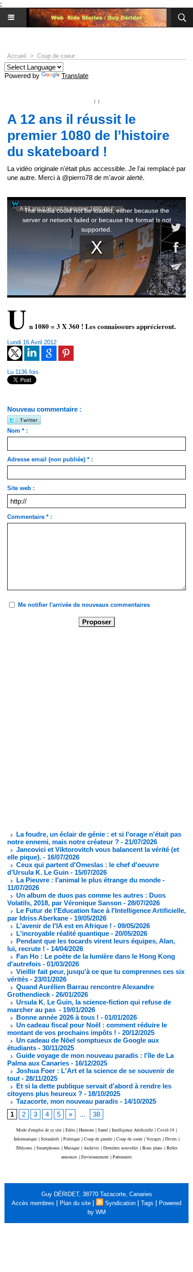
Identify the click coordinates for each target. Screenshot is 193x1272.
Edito (71, 1130)
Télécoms (24, 1148)
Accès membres (33, 1203)
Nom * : (17, 430)
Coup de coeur (56, 56)
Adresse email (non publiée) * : (50, 459)
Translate (74, 75)
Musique (71, 1148)
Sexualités (50, 1139)
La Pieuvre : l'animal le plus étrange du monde (87, 880)
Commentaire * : (29, 516)
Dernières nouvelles (120, 1148)
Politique (71, 1139)
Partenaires (122, 1157)
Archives (91, 1148)
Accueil (16, 56)
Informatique (25, 1139)
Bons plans (152, 1148)
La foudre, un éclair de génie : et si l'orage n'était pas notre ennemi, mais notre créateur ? (94, 838)
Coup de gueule (98, 1139)
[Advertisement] (89, 728)
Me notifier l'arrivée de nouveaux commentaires (84, 604)
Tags (147, 1203)
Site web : (21, 488)
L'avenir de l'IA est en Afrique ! (64, 926)
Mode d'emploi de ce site (38, 1130)
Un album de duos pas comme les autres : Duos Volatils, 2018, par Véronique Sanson (86, 899)
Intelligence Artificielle (132, 1130)
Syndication (120, 1203)
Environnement (95, 1157)
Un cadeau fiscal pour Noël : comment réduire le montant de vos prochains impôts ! (87, 1028)
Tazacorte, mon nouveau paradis (66, 1101)
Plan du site (75, 1203)
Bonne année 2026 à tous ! (56, 1017)
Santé (103, 1130)
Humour (86, 1130)
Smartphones (48, 1148)
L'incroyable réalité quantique (61, 933)
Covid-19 (165, 1130)
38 (96, 1114)
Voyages (153, 1139)
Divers (171, 1139)
